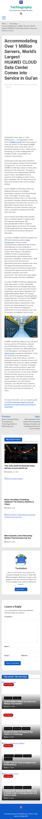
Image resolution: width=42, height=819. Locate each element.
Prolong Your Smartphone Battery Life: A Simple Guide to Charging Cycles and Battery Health (20, 793)
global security (9, 353)
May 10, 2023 (9, 767)
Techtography (21, 7)
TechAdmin (9, 84)
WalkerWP (24, 816)
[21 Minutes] (21, 682)
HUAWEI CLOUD (16, 142)
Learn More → (21, 589)
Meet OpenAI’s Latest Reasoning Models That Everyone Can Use (18, 537)
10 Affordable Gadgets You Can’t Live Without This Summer (20, 703)
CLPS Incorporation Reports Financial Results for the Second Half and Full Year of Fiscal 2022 (20, 404)
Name (7, 646)
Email (7, 655)
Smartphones (9, 756)
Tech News (8, 698)
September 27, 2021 (22, 84)
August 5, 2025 (10, 542)
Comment (8, 617)
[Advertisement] (21, 110)
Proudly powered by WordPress (15, 814)
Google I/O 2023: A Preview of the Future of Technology (18, 733)
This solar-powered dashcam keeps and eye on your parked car (19, 467)
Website (24, 655)
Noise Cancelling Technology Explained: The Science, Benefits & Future (19, 502)
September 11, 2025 (12, 472)
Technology (33, 84)
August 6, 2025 (10, 508)
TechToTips (17, 698)
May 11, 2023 (9, 737)
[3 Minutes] (21, 774)
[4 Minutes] (21, 743)
